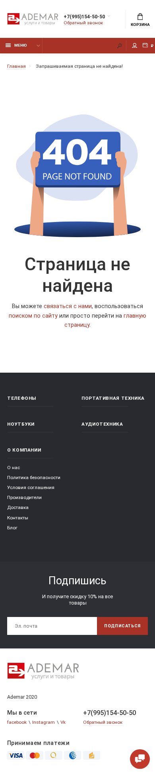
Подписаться (122, 626)
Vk (63, 722)
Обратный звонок (83, 23)
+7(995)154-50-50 (84, 17)
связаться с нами (68, 306)
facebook (17, 722)
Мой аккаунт (134, 45)
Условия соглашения (30, 487)
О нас (13, 467)
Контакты (17, 518)
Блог (12, 527)
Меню (20, 45)
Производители (24, 497)
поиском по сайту (33, 315)
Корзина (140, 24)
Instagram (43, 722)
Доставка (18, 507)
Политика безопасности (33, 477)
